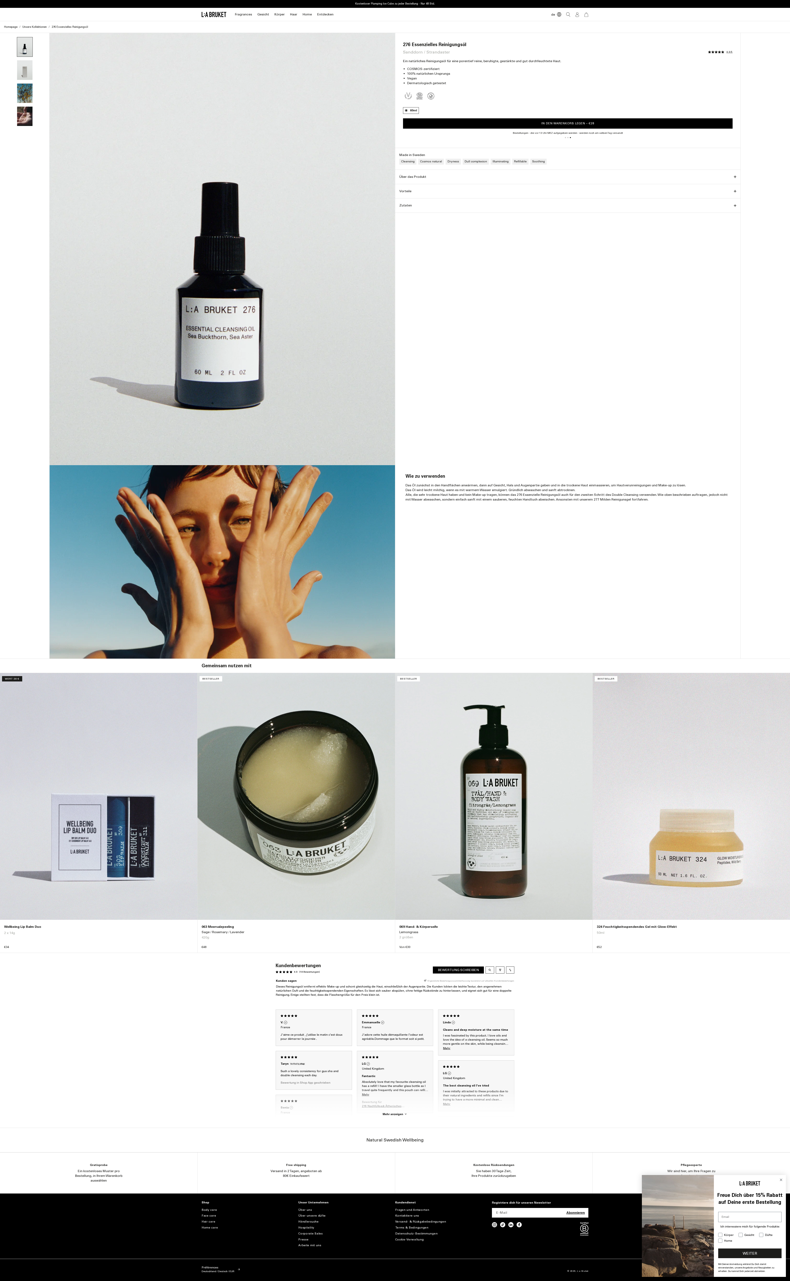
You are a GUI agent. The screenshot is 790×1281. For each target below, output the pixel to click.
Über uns (305, 1210)
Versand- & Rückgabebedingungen (420, 1221)
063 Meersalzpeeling (218, 927)
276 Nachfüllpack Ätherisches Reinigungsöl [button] (381, 1106)
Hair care (208, 1221)
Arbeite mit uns (309, 1245)
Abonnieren (575, 1213)
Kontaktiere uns (407, 1215)
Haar (293, 14)
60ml (413, 110)
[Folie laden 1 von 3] (565, 137)
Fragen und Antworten (412, 1210)
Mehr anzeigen (393, 1114)
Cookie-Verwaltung (409, 1239)
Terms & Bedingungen (412, 1227)
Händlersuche (308, 1221)
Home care (210, 1227)
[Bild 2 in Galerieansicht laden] (25, 70)
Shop (205, 1202)
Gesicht (263, 14)
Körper (279, 14)
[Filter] (500, 970)
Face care (209, 1215)
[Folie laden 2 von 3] (568, 137)
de (553, 14)
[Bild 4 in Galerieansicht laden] (25, 116)
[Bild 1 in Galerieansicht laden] (25, 47)
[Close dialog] (781, 1179)
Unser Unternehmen (313, 1202)
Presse (303, 1239)
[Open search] (490, 970)
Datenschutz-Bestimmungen (416, 1233)
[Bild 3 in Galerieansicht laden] (25, 93)
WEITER (750, 1253)
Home (307, 14)
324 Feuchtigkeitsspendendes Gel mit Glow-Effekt (637, 927)
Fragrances (243, 14)
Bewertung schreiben (458, 970)
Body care (209, 1210)
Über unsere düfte (312, 1215)
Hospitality (306, 1227)
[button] (243, 14)
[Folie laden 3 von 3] (570, 137)
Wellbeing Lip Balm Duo (22, 927)
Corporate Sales (310, 1233)
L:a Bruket (582, 1271)
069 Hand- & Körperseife (418, 927)
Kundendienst (405, 1202)
